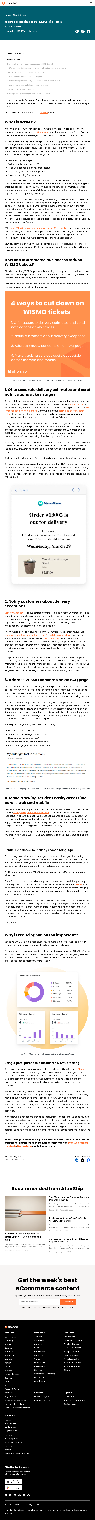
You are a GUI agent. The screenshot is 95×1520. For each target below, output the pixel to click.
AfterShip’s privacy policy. (63, 1307)
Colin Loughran (14, 27)
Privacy (8, 1504)
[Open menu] (91, 3)
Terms (18, 1504)
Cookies (39, 1504)
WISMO (44, 112)
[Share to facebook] (88, 31)
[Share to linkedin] (77, 31)
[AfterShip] (10, 3)
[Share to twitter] (83, 31)
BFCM (79, 884)
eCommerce (42, 132)
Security (28, 1504)
